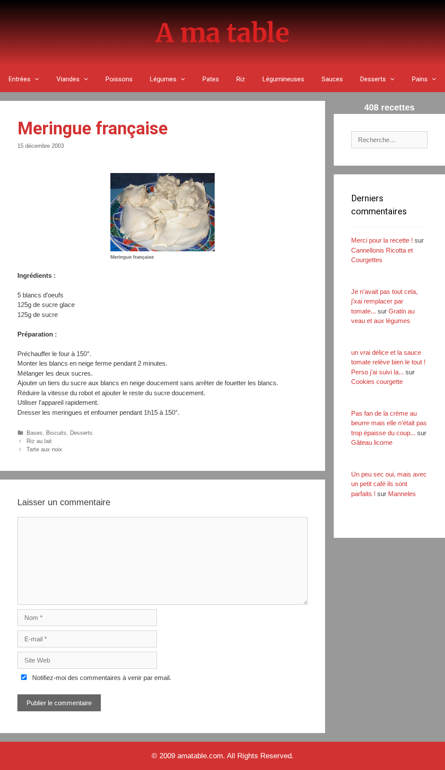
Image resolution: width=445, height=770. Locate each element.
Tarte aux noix (44, 449)
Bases (35, 433)
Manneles (402, 493)
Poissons (119, 79)
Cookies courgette (377, 381)
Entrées (19, 79)
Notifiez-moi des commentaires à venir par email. (100, 677)
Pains (420, 79)
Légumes (163, 79)
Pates (211, 79)
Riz (240, 79)
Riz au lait (39, 441)
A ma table (222, 33)
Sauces (332, 79)
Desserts (373, 79)
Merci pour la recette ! (382, 240)
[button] (39, 79)
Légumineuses (283, 79)
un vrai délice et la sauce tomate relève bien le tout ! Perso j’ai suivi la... (388, 362)
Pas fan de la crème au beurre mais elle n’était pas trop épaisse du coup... (389, 423)
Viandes (68, 79)
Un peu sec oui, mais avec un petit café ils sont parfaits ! (389, 483)
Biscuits (56, 433)
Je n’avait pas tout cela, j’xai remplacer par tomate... (384, 301)
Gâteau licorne (371, 442)
